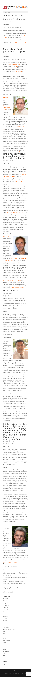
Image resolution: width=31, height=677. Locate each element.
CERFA (19, 280)
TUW (4, 109)
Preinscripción (6, 640)
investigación (6, 627)
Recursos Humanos (7, 647)
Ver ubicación (19, 71)
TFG (4, 653)
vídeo (4, 658)
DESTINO (5, 609)
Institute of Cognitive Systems (16, 173)
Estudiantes (6, 616)
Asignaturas (6, 605)
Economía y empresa (8, 611)
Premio (4, 642)
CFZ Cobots (15, 39)
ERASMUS (5, 614)
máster (4, 631)
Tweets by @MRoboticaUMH (10, 566)
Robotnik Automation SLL (21, 42)
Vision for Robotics (13, 64)
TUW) (17, 66)
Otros (4, 636)
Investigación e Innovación (9, 629)
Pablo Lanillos (6, 236)
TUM (14, 176)
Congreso (5, 607)
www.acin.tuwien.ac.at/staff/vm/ (14, 152)
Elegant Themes (15, 673)
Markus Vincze (6, 97)
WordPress (15, 675)
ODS (4, 633)
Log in (4, 664)
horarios (5, 622)
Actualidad (5, 598)
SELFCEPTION (13, 258)
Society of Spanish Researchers (10, 280)
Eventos (5, 620)
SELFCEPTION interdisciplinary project (15, 212)
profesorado (6, 644)
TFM (4, 655)
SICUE (4, 649)
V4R (20, 64)
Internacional (6, 625)
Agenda (5, 600)
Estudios (5, 618)
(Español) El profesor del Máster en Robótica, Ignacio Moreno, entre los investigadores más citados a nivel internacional (14, 583)
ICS (24, 173)
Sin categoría (6, 651)
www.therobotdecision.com (18, 287)
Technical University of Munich (17, 262)
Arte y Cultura (6, 603)
